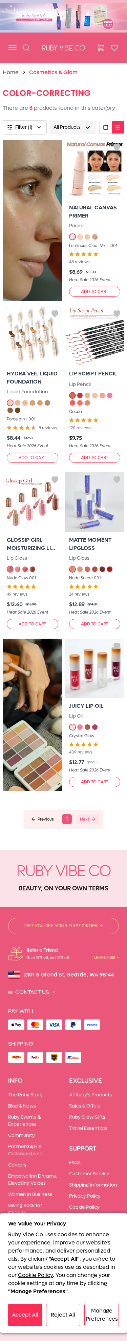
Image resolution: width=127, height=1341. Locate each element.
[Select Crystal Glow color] (72, 727)
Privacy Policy (85, 1196)
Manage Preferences (102, 1314)
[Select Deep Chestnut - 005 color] (40, 402)
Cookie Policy (84, 1207)
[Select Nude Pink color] (102, 395)
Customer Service (89, 1174)
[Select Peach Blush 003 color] (87, 569)
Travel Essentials (88, 1128)
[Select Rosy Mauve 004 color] (32, 569)
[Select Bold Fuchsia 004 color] (94, 569)
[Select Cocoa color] (72, 395)
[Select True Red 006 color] (109, 569)
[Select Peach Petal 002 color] (17, 569)
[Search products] (26, 48)
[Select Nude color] (94, 395)
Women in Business (30, 1194)
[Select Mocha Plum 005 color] (102, 569)
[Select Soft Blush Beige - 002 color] (80, 236)
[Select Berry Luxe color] (94, 727)
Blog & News (22, 1106)
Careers (17, 1165)
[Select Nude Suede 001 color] (72, 569)
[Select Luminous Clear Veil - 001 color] (72, 236)
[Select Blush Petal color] (80, 727)
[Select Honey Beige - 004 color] (32, 402)
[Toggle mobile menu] (12, 48)
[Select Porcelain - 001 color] (10, 402)
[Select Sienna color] (72, 402)
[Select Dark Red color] (80, 395)
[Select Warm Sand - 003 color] (25, 402)
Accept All (25, 1314)
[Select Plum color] (109, 395)
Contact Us (31, 992)
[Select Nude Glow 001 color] (10, 569)
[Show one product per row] (106, 127)
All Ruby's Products (90, 1095)
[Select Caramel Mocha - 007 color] (10, 410)
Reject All (63, 1314)
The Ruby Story (25, 1095)
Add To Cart (94, 291)
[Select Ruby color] (80, 402)
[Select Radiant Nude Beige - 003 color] (87, 236)
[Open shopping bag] (101, 48)
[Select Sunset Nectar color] (87, 727)
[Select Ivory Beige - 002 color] (17, 402)
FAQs (75, 1162)
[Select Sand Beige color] (87, 402)
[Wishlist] (114, 48)
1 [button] (67, 819)
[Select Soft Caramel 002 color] (80, 569)
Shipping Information (93, 1185)
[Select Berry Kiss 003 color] (25, 569)
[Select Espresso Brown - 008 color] (17, 410)
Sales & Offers (85, 1106)
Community (21, 1135)
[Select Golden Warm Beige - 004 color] (94, 236)
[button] (42, 819)
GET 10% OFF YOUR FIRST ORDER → (63, 926)
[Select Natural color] (87, 395)
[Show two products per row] (118, 127)
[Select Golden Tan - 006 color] (47, 402)
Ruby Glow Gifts (87, 1117)
